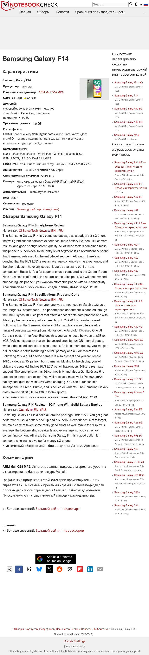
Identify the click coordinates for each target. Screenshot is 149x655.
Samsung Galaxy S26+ (127, 492)
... (144, 12)
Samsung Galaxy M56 (126, 366)
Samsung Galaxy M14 (126, 135)
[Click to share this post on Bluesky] (39, 569)
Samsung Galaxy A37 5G (128, 197)
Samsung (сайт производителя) (38, 209)
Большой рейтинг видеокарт (58, 508)
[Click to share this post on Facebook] (19, 569)
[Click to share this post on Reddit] (59, 569)
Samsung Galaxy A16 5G (128, 122)
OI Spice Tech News (33, 230)
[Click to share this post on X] (49, 569)
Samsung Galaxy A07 (126, 257)
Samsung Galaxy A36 (126, 449)
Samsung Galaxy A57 (126, 270)
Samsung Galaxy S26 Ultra (129, 475)
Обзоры (43, 12)
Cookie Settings (75, 641)
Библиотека (101, 629)
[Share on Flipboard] (79, 569)
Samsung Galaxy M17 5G (128, 82)
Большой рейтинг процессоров (60, 530)
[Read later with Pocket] (69, 569)
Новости (62, 12)
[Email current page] (100, 569)
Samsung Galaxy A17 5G (128, 108)
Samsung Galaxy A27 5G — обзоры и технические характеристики (130, 166)
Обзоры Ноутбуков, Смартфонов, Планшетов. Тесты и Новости (52, 629)
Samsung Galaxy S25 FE (128, 409)
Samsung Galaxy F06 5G (128, 435)
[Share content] (9, 569)
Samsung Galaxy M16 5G (128, 352)
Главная (25, 12)
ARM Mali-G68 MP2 (51, 92)
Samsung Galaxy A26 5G (128, 422)
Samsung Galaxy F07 (126, 210)
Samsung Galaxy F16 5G (128, 379)
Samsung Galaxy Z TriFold (129, 462)
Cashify (24, 409)
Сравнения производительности (100, 12)
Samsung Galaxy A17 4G (128, 326)
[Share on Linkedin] (90, 569)
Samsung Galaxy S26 (126, 505)
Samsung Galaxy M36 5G (128, 339)
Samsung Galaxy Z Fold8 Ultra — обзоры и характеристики (128, 305)
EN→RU (57, 230)
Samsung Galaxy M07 (126, 244)
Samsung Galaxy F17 (126, 95)
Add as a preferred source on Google (59, 558)
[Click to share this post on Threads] (29, 569)
